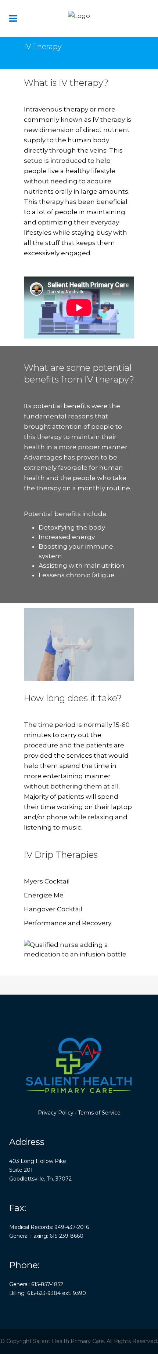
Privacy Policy (55, 1112)
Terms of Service (99, 1112)
